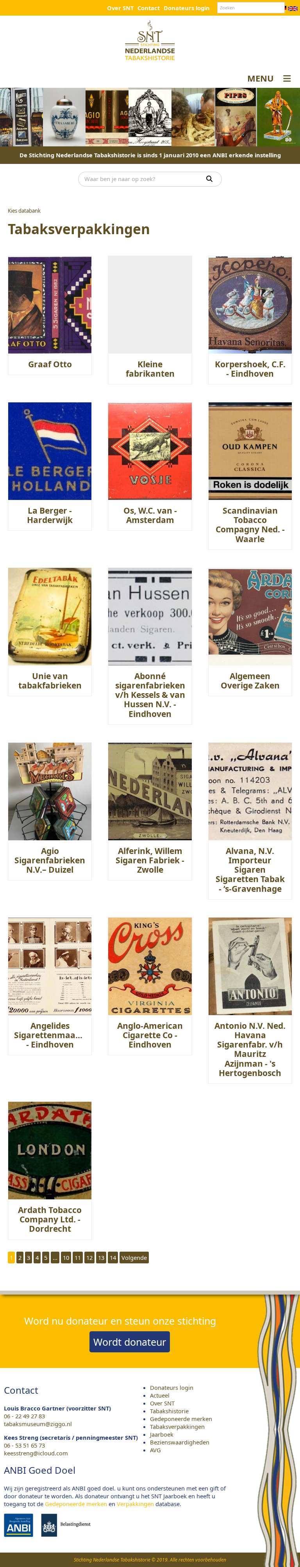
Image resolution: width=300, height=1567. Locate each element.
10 (66, 1257)
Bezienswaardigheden (179, 1442)
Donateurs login (187, 8)
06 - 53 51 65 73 (24, 1445)
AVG (155, 1450)
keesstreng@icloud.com (36, 1453)
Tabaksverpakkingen (177, 1426)
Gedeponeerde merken (181, 1419)
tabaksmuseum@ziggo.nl (38, 1424)
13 (101, 1257)
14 (113, 1257)
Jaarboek (161, 1434)
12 (89, 1257)
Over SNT (120, 8)
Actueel (160, 1395)
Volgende (134, 1257)
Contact (149, 8)
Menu (260, 78)
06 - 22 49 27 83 (24, 1416)
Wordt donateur (129, 1341)
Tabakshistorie (169, 1411)
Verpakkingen (135, 1504)
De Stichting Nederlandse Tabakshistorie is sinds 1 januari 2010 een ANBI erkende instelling (150, 155)
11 (78, 1257)
